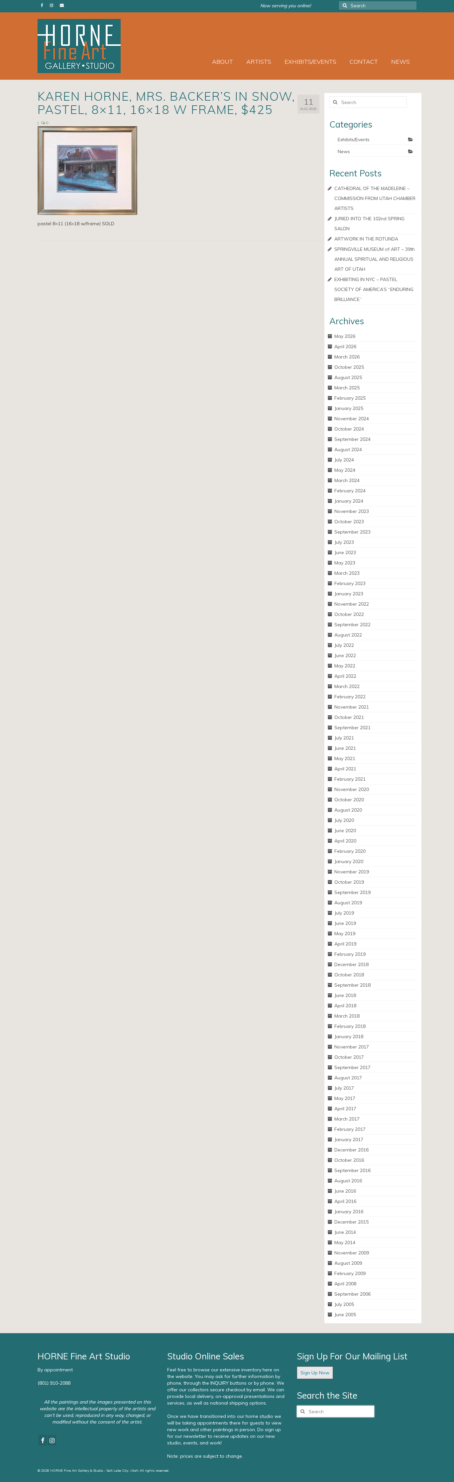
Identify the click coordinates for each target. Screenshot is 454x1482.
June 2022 (345, 655)
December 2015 (351, 1222)
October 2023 (349, 522)
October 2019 (349, 882)
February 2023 (350, 583)
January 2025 (348, 408)
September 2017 (352, 1067)
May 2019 (344, 934)
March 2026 (347, 357)
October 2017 (349, 1057)
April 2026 (345, 346)
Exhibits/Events (354, 140)
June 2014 (345, 1232)
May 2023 (344, 563)
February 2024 (350, 491)
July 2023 (344, 542)
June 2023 (345, 552)
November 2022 (351, 604)
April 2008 (345, 1284)
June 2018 (345, 995)
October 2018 (349, 975)
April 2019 (345, 944)
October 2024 (349, 429)
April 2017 (345, 1109)
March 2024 (347, 480)
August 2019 (348, 903)
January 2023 (348, 594)
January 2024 (348, 501)
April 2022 (345, 676)
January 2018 (348, 1036)
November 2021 (351, 707)
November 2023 (351, 511)
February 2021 (350, 779)
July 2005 (344, 1304)
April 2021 (345, 769)
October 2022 (349, 614)
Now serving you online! (285, 6)
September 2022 (352, 625)
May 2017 (344, 1098)
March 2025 (347, 388)
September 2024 (352, 439)
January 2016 (348, 1212)
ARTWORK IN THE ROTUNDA (366, 239)
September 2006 (352, 1294)
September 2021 (352, 728)
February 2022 (350, 697)
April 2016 (345, 1201)
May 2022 (344, 666)
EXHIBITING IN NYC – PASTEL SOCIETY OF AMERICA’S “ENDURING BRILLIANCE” (373, 289)
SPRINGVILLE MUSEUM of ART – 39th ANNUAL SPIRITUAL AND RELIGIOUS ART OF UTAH (374, 259)
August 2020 (348, 810)
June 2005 (345, 1315)
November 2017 (351, 1047)
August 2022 (348, 635)
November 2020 (351, 789)
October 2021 (349, 717)
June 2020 (345, 831)
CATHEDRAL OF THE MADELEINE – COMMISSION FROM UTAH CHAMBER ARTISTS (374, 198)
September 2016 (352, 1170)
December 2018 (351, 964)
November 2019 (351, 872)
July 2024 (344, 460)
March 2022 (347, 686)
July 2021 (344, 738)
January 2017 (348, 1139)
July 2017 (344, 1088)
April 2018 (345, 1006)
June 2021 (345, 748)
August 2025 (348, 377)
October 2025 (349, 367)
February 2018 (350, 1026)
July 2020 (344, 820)
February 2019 (350, 954)
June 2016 (345, 1191)
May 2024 (344, 470)
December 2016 (351, 1150)
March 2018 (347, 1016)
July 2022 (344, 645)
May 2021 (344, 758)
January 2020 (348, 861)
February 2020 (350, 851)
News (344, 151)
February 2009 (350, 1273)
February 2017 (350, 1129)
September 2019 (352, 892)
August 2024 (348, 449)
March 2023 (347, 573)
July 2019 (344, 913)
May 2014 (344, 1242)
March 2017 (347, 1119)
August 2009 (348, 1263)
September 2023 (352, 532)
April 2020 (345, 841)
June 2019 (345, 923)
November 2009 (351, 1253)
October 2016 (349, 1160)
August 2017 (348, 1078)
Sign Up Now (314, 1373)
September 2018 (352, 985)
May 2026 (344, 336)
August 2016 (348, 1181)
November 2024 (351, 419)
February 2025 (350, 398)
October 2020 (349, 800)
